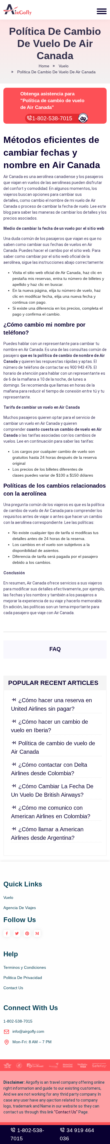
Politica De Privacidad (22, 977)
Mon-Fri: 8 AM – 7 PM (32, 1042)
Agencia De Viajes (19, 907)
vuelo (64, 66)
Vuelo (8, 897)
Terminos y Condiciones (24, 967)
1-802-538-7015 (53, 118)
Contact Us (13, 988)
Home (44, 66)
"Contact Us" (66, 1112)
